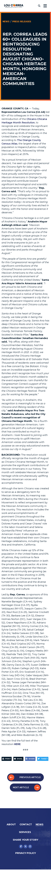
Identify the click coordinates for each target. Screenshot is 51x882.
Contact (26, 824)
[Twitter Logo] (25, 846)
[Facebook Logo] (21, 846)
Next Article (21, 787)
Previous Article (30, 777)
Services (25, 832)
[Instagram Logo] (30, 846)
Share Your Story (25, 839)
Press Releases (21, 21)
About (11, 824)
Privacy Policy (25, 853)
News (6, 21)
